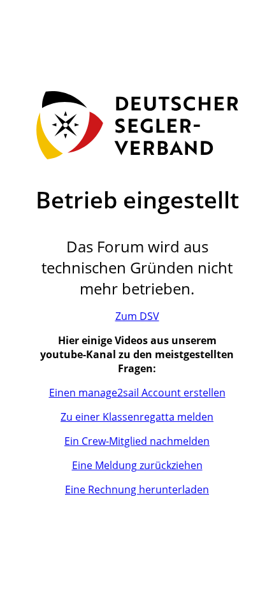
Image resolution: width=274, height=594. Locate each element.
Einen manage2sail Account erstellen (137, 393)
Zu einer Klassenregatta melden (137, 417)
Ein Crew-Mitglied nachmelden (137, 441)
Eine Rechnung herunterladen (137, 489)
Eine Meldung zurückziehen (137, 465)
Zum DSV (137, 316)
